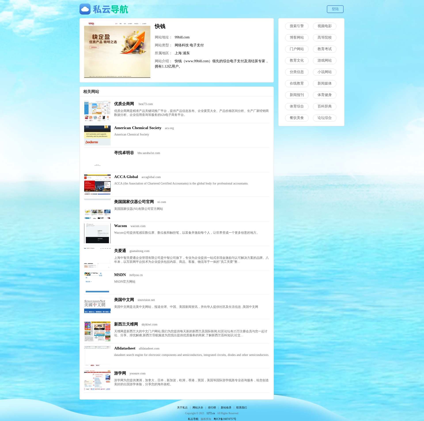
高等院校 (325, 37)
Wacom (120, 226)
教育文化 (297, 60)
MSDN (120, 275)
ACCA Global (126, 177)
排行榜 (212, 407)
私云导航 (193, 419)
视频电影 (325, 26)
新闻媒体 (325, 83)
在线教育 (297, 83)
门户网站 (297, 49)
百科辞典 (325, 106)
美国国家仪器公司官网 (134, 201)
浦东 (186, 53)
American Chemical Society (137, 128)
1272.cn (210, 413)
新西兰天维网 (126, 324)
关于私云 (182, 407)
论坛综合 (325, 118)
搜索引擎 (297, 26)
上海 (178, 53)
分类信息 (297, 72)
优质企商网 (124, 103)
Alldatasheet (124, 348)
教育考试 (325, 49)
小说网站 (325, 72)
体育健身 (325, 95)
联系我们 (241, 407)
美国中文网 (124, 299)
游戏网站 (325, 60)
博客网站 (297, 37)
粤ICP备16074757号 (225, 419)
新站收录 (226, 407)
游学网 (120, 373)
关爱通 (120, 250)
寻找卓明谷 (124, 152)
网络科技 (182, 45)
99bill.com (182, 37)
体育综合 (297, 106)
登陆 (335, 9)
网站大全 (198, 407)
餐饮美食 (297, 118)
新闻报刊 (297, 95)
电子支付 (197, 45)
